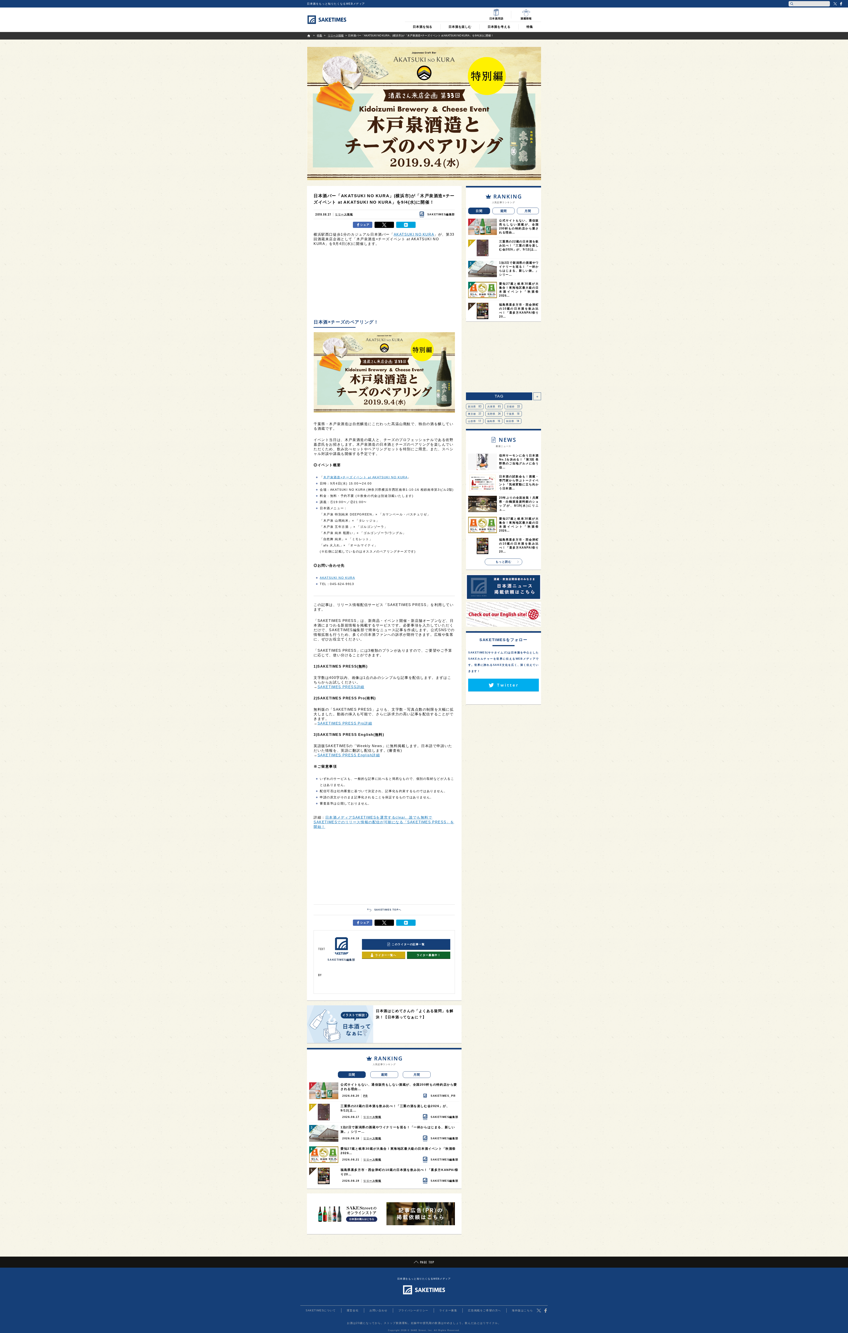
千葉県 (513, 413)
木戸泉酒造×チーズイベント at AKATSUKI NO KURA (365, 477)
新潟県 (475, 406)
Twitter (835, 3)
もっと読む (504, 561)
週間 (384, 1074)
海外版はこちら (522, 1310)
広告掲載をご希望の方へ (484, 1310)
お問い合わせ (378, 1310)
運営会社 (353, 1310)
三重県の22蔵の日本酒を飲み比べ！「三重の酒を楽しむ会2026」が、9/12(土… (395, 1108)
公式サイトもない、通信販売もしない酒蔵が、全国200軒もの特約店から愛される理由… (399, 1087)
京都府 (513, 406)
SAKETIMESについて (321, 1310)
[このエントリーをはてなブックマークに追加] (406, 225)
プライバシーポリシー (413, 1310)
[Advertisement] (384, 284)
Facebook (841, 3)
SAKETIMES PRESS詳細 (341, 687)
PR (365, 1095)
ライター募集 (448, 1310)
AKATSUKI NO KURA (414, 234)
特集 (529, 26)
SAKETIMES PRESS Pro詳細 (345, 723)
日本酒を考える (499, 26)
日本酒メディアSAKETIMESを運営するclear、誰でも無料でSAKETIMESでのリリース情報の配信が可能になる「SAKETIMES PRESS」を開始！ (384, 822)
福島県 (494, 421)
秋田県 (512, 421)
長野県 (494, 413)
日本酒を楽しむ (460, 26)
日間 (351, 1074)
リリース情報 (344, 214)
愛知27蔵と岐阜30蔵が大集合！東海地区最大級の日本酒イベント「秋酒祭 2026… (398, 1151)
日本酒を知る (422, 26)
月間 (416, 1074)
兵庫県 (494, 406)
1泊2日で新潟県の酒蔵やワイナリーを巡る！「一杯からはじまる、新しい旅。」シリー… (398, 1129)
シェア (365, 224)
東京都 (475, 413)
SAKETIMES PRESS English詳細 (349, 755)
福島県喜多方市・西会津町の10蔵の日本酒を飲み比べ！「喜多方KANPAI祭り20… (399, 1172)
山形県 (474, 421)
